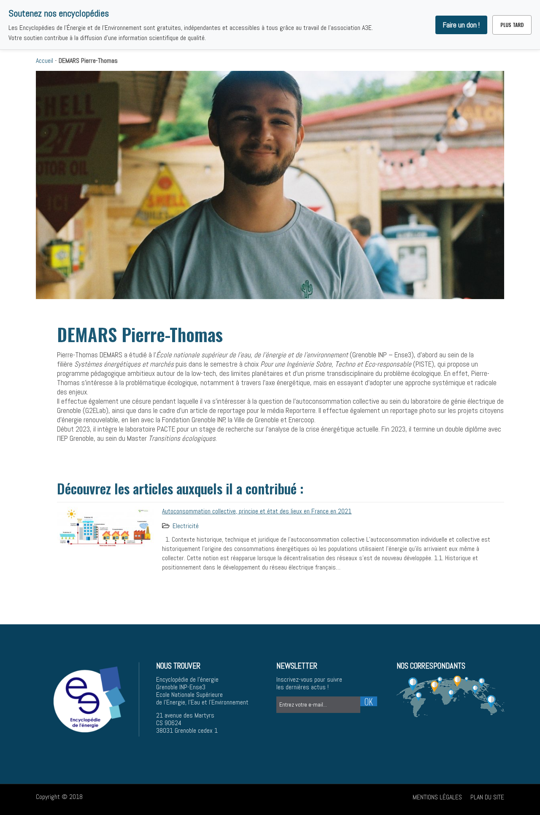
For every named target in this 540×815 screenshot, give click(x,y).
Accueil (44, 60)
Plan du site (487, 797)
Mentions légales (437, 797)
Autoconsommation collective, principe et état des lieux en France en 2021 (256, 511)
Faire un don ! (461, 25)
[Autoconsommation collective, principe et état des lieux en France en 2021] (105, 526)
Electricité (186, 525)
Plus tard (512, 24)
